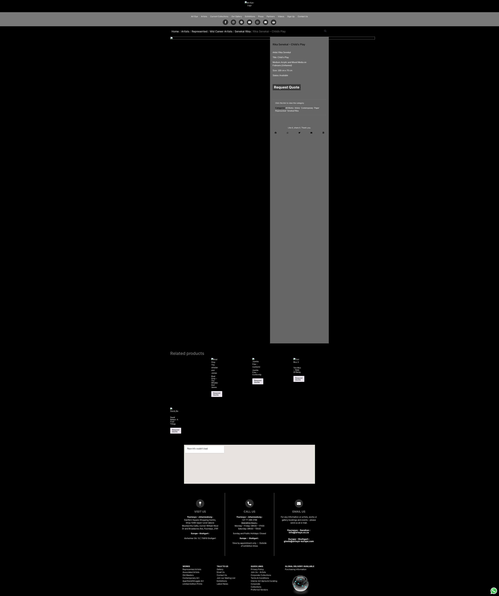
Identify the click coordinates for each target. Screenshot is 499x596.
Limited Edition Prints (192, 584)
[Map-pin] (200, 503)
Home (175, 31)
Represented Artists (192, 569)
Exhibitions (250, 16)
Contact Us (303, 16)
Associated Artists (191, 572)
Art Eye (194, 16)
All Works (289, 108)
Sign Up (291, 16)
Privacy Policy (257, 569)
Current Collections (219, 16)
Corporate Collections (261, 575)
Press (261, 16)
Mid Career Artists (221, 31)
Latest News (222, 584)
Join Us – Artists (258, 572)
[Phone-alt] (249, 503)
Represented (199, 31)
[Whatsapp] (257, 22)
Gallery (220, 569)
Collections (256, 587)
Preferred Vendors (259, 589)
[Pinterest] (241, 22)
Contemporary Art (191, 578)
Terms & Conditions (260, 578)
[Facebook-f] (225, 22)
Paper (316, 108)
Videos (281, 16)
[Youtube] (249, 22)
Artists (204, 16)
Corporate (255, 584)
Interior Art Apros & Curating (264, 581)
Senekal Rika (243, 31)
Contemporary (307, 108)
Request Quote (286, 87)
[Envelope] (265, 22)
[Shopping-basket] (273, 22)
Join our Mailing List (226, 578)
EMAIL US (298, 511)
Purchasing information (295, 569)
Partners (271, 16)
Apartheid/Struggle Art (193, 581)
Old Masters (188, 575)
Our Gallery (236, 16)
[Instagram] (233, 22)
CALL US (249, 511)
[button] (325, 31)
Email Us (221, 572)
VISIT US (200, 511)
